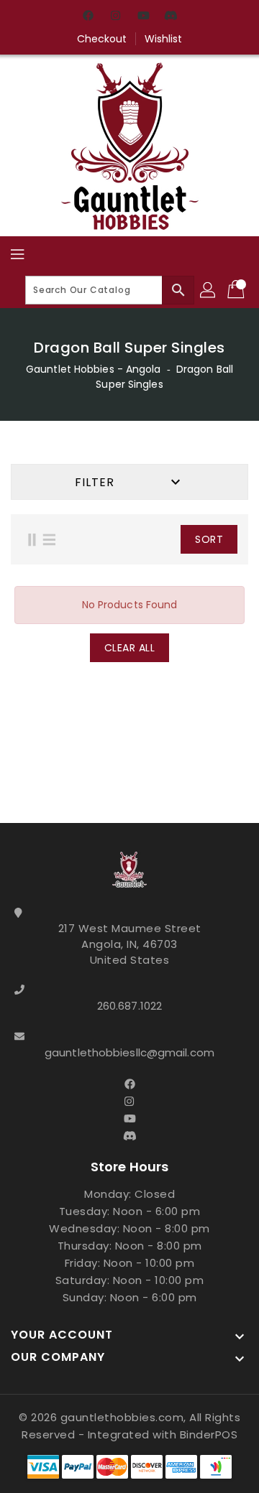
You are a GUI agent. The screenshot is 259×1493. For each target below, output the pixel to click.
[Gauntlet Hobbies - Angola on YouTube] (143, 16)
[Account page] (208, 290)
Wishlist (164, 39)
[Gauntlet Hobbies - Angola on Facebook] (88, 16)
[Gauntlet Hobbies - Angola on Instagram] (116, 16)
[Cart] (237, 290)
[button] (163, 539)
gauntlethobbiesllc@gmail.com (129, 1052)
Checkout (102, 39)
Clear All (129, 648)
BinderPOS (209, 1434)
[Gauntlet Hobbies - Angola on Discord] (170, 16)
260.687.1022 (129, 1005)
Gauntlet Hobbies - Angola (93, 369)
